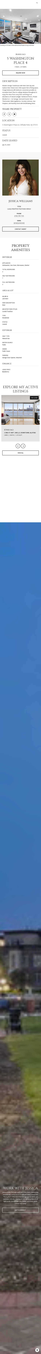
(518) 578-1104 (19, 216)
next (23, 446)
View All (20, 453)
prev (18, 446)
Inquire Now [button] (20, 73)
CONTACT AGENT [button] (20, 229)
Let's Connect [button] (20, 1210)
